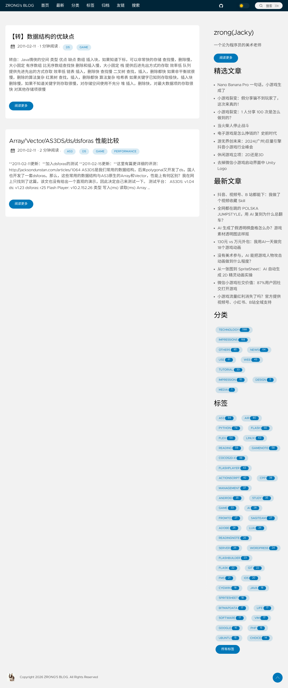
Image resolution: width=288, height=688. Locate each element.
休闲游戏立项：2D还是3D (240, 155)
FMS (224, 578)
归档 (106, 6)
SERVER (227, 548)
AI (252, 508)
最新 (60, 6)
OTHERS (228, 350)
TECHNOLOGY (233, 329)
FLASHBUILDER (233, 558)
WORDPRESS (262, 548)
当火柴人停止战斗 (233, 126)
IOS (249, 578)
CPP (266, 478)
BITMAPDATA (231, 608)
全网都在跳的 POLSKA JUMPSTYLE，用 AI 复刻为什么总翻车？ (249, 215)
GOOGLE (228, 628)
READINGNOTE (232, 538)
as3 (69, 151)
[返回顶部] (278, 678)
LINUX (253, 438)
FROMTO (228, 518)
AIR (250, 418)
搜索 (136, 6)
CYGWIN (227, 588)
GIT (253, 568)
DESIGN (263, 379)
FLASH (259, 428)
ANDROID (228, 498)
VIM (259, 618)
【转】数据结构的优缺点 (41, 37)
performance (125, 151)
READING (228, 448)
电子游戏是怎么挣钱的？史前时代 (247, 134)
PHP (256, 628)
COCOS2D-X (230, 458)
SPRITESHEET (231, 598)
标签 (90, 6)
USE (224, 359)
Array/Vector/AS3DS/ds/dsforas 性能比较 (64, 141)
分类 (75, 6)
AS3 (225, 418)
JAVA (256, 588)
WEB (250, 359)
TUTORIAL (229, 369)
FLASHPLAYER (232, 468)
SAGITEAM (261, 518)
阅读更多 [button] (225, 57)
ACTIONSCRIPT (232, 478)
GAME (226, 508)
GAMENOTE (263, 448)
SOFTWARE (230, 618)
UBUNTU (227, 638)
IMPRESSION (230, 379)
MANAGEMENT (232, 488)
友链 (121, 6)
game (84, 47)
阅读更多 (21, 105)
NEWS (258, 350)
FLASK (226, 568)
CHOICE (258, 638)
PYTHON (228, 428)
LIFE (262, 608)
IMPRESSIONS (232, 339)
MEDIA (225, 389)
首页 (45, 6)
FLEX (226, 438)
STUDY (260, 498)
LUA (255, 528)
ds (68, 47)
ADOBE (227, 528)
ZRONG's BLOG (19, 6)
